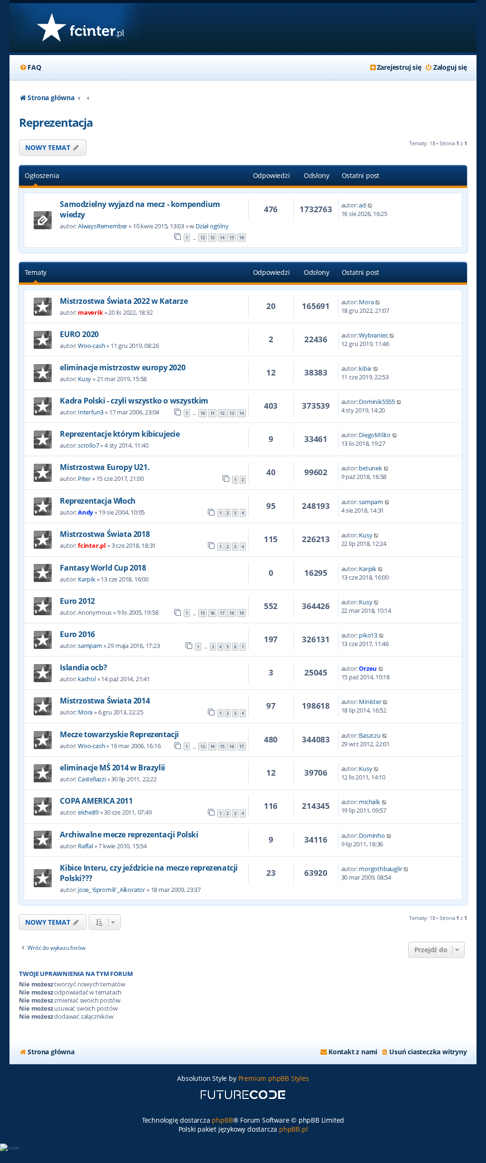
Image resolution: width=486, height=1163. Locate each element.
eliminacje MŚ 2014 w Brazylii (112, 767)
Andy (85, 512)
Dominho (372, 835)
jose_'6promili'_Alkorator (111, 889)
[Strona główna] (79, 28)
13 (212, 237)
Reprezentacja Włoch (97, 501)
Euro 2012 (77, 601)
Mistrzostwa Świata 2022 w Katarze (123, 301)
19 (241, 613)
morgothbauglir (380, 868)
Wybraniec (373, 335)
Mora (366, 302)
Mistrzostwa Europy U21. (105, 467)
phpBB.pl (293, 1129)
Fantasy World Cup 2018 (103, 568)
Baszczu (370, 735)
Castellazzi (92, 779)
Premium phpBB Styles (273, 1078)
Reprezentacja (56, 122)
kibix (365, 368)
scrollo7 (88, 445)
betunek (370, 468)
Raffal (85, 846)
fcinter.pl (92, 545)
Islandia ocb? (83, 667)
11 (212, 413)
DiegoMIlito (375, 435)
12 (202, 237)
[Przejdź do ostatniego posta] (370, 205)
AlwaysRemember (102, 226)
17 (222, 613)
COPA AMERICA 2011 (96, 801)
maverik (90, 312)
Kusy (84, 379)
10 (202, 413)
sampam (371, 501)
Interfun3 (90, 412)
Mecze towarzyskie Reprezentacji (119, 734)
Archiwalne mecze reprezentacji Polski (129, 834)
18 (231, 613)
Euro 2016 (77, 634)
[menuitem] (30, 67)
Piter (84, 478)
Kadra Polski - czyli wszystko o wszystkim (134, 400)
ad (362, 205)
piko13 (368, 635)
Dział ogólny (212, 226)
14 (222, 237)
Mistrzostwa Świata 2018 (105, 534)
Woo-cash (91, 345)
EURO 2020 (79, 334)
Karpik (86, 579)
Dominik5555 (377, 401)
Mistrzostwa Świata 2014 (105, 700)
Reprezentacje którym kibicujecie (119, 434)
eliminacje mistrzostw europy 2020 (122, 367)
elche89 (88, 812)
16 (241, 237)
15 (231, 237)
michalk (369, 801)
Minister (370, 701)
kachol (87, 679)
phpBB (222, 1120)
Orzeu (368, 668)
